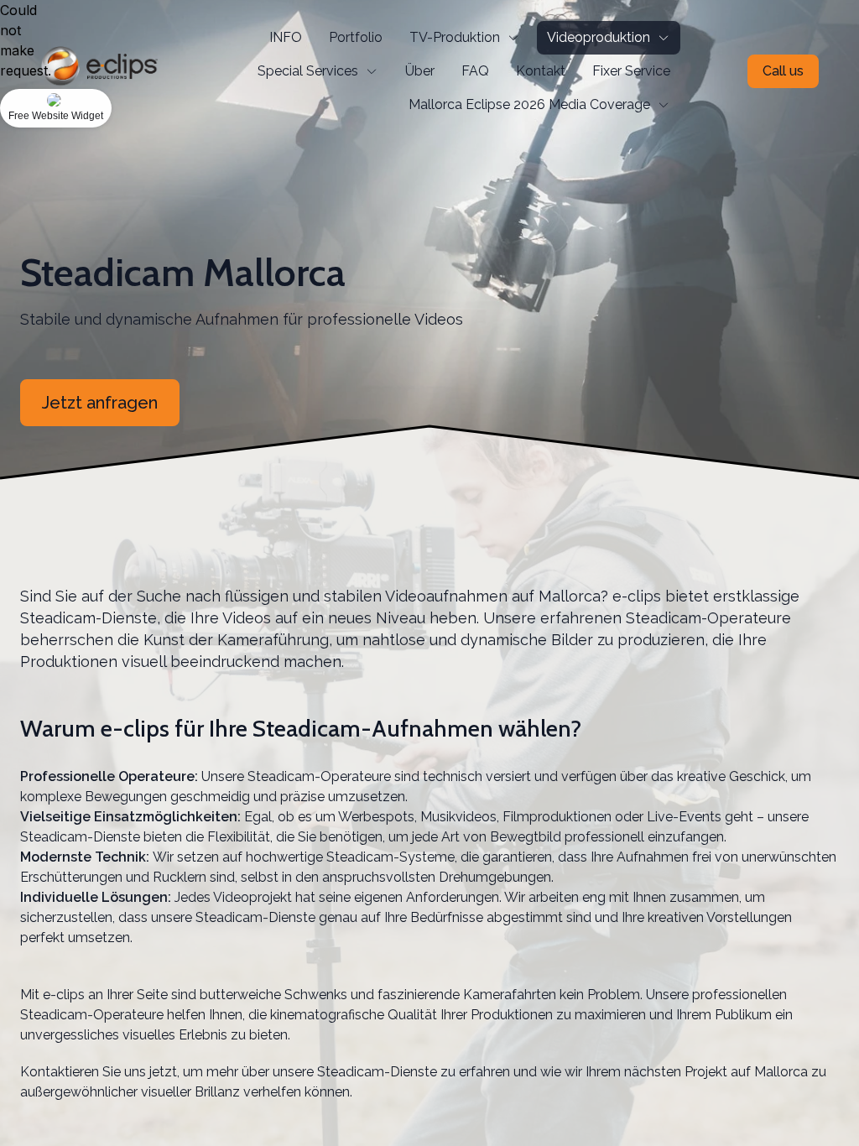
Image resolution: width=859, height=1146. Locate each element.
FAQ (475, 71)
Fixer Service (631, 71)
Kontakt (540, 71)
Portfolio (356, 37)
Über (420, 71)
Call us (783, 71)
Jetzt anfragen (100, 403)
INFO (285, 37)
